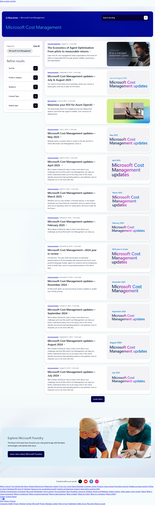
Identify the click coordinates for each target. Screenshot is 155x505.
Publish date (13, 106)
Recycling (90, 504)
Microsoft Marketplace (34, 491)
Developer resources (77, 491)
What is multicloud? (21, 494)
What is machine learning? (39, 494)
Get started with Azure (20, 486)
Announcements (53, 72)
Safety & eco (82, 504)
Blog (68, 491)
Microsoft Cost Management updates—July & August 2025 (71, 78)
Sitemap (22, 504)
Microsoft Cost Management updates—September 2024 (71, 311)
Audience (12, 87)
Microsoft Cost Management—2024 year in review (72, 251)
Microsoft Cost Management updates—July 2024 (71, 373)
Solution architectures (65, 489)
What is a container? (97, 494)
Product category (15, 78)
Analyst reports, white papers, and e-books (125, 491)
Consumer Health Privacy (9, 504)
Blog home (13, 18)
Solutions (27, 489)
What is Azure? (5, 486)
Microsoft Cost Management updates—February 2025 (71, 223)
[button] (98, 399)
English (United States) (8, 497)
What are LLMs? (84, 494)
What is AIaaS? (71, 494)
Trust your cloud (65, 486)
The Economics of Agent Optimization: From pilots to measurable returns (71, 49)
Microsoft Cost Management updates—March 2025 (71, 194)
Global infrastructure (36, 486)
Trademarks (72, 504)
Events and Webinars (100, 491)
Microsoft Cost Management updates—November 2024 (71, 283)
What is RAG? (111, 494)
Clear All (36, 46)
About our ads (100, 504)
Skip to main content (8, 1)
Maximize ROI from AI (15, 489)
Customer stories (90, 486)
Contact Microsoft (32, 504)
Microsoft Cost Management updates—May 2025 (71, 135)
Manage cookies (52, 504)
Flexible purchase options (138, 486)
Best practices (52, 101)
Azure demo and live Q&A (90, 489)
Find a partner (48, 491)
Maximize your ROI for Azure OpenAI (70, 104)
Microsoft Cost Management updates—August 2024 (71, 342)
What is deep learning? (57, 494)
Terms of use (63, 504)
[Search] (146, 18)
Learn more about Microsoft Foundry (26, 454)
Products (100, 486)
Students (89, 491)
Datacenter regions (51, 486)
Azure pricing (109, 486)
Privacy (43, 504)
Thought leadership (54, 44)
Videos (143, 491)
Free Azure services (121, 486)
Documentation (60, 491)
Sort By (11, 68)
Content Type (14, 96)
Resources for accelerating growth (44, 489)
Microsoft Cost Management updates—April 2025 (71, 163)
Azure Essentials (77, 486)
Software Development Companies (13, 491)
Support (77, 489)
